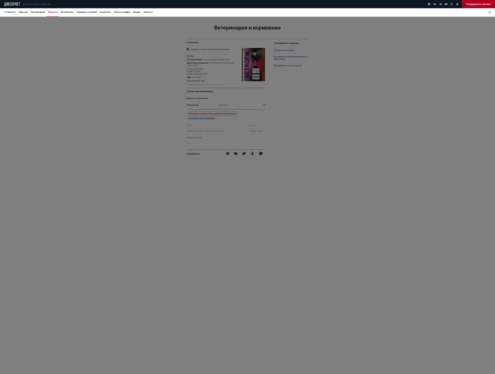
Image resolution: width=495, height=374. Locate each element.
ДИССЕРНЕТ (12, 4)
